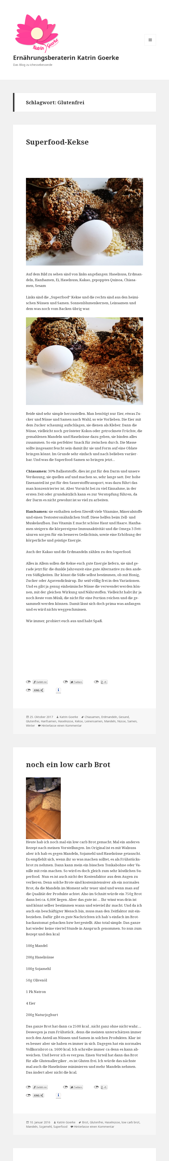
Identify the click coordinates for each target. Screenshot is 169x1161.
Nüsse (121, 721)
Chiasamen (92, 717)
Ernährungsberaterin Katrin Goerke (66, 57)
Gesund (124, 717)
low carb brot (131, 1122)
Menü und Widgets (150, 45)
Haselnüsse (65, 721)
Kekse (79, 721)
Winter (30, 725)
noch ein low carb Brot (68, 764)
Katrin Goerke (69, 717)
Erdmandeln (109, 717)
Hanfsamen (48, 721)
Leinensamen (93, 721)
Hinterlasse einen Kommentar (61, 725)
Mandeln (110, 721)
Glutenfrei (32, 721)
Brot (85, 1122)
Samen (132, 721)
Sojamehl (45, 1127)
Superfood (60, 1127)
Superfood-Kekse (57, 142)
